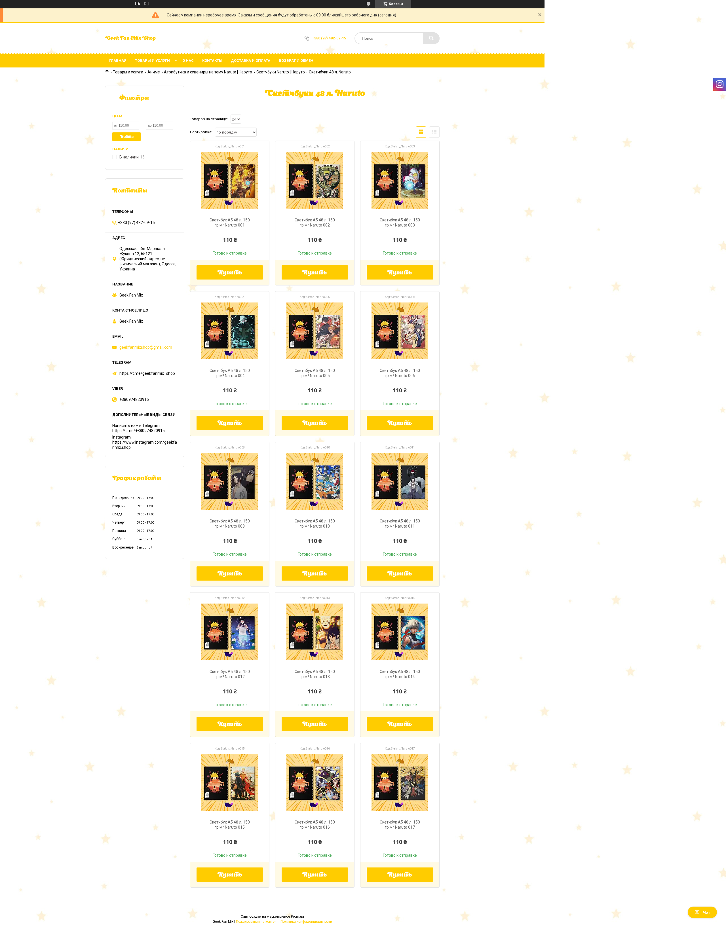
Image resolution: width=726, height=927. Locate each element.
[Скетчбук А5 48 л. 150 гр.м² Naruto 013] (314, 632)
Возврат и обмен (296, 60)
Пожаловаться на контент (257, 922)
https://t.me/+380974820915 (138, 430)
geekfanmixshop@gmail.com (145, 347)
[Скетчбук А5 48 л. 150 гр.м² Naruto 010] (314, 481)
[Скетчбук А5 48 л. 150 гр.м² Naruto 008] (229, 481)
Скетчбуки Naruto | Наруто (280, 72)
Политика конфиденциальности (306, 922)
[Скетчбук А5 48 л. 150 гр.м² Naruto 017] (399, 782)
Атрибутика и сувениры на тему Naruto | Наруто (208, 72)
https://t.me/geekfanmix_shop (147, 373)
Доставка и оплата (250, 60)
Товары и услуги (152, 60)
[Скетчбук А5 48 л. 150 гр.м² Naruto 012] (229, 632)
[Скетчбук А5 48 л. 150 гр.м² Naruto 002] (314, 180)
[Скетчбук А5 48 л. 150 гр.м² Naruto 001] (229, 180)
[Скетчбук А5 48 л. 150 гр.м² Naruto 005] (314, 330)
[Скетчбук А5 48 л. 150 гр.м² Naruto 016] (314, 782)
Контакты (212, 60)
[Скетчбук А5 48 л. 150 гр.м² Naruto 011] (399, 481)
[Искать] (431, 38)
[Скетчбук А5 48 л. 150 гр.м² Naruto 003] (399, 180)
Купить (230, 273)
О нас (188, 60)
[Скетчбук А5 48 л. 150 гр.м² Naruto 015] (229, 782)
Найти (127, 137)
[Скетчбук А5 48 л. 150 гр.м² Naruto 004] (229, 330)
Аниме (153, 72)
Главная (117, 60)
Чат (706, 912)
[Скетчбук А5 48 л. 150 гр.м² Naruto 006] (399, 330)
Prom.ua (297, 916)
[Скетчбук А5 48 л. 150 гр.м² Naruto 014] (399, 632)
